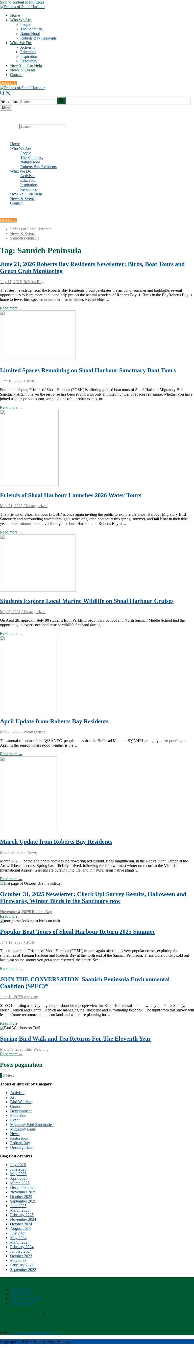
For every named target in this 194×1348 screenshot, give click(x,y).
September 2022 (23, 1269)
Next (10, 1075)
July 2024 (18, 1233)
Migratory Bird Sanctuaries (31, 1124)
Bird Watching (36, 1049)
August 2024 (20, 1228)
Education (18, 1115)
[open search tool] (5, 94)
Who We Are (20, 1289)
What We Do (20, 1294)
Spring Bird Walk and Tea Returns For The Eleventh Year (75, 1038)
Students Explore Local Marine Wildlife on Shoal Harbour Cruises (87, 601)
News (31, 852)
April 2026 (19, 1178)
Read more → (11, 308)
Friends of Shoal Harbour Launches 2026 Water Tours (70, 495)
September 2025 (23, 1201)
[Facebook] (12, 212)
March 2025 (20, 1210)
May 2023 (18, 1260)
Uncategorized (35, 506)
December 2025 (23, 1187)
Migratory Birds (23, 1129)
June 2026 (18, 1169)
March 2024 (20, 1242)
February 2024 (22, 1247)
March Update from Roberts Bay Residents (56, 841)
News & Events (22, 1303)
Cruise (29, 381)
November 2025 (23, 1192)
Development (21, 1111)
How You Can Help (26, 1298)
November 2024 (23, 1219)
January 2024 (21, 1251)
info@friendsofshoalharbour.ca (36, 1333)
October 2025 (21, 1196)
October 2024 (21, 1224)
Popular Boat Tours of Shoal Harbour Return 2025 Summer (77, 931)
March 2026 (20, 1183)
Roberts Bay (32, 282)
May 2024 (18, 1237)
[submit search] (61, 100)
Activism (30, 997)
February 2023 (22, 1265)
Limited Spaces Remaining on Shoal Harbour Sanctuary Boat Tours (88, 370)
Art (12, 1097)
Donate (8, 83)
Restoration (19, 1138)
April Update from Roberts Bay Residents (54, 721)
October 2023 (21, 1256)
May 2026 (18, 1174)
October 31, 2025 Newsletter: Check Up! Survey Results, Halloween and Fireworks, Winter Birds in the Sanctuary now (93, 897)
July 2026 (18, 1164)
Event (14, 1120)
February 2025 (22, 1215)
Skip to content (12, 2)
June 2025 (18, 1206)
